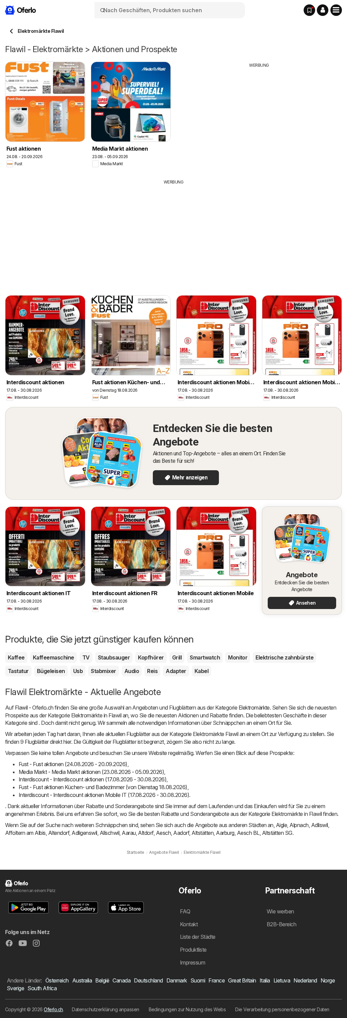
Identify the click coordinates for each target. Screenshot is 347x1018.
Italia (265, 980)
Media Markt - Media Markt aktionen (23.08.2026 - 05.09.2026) (91, 771)
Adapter (176, 671)
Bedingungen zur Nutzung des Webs (187, 1009)
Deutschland (148, 980)
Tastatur (18, 671)
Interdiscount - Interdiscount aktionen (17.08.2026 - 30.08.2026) (92, 779)
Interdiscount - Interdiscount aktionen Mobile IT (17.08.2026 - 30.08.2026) (104, 795)
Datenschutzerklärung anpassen (105, 1009)
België (102, 980)
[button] (322, 10)
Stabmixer (103, 671)
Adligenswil (84, 832)
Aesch (163, 832)
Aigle (281, 825)
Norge (328, 980)
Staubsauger (114, 657)
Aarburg (225, 832)
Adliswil (319, 825)
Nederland (305, 980)
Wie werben (280, 911)
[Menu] (336, 10)
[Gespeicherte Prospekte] (309, 10)
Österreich (57, 980)
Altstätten (202, 832)
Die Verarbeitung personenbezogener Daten (282, 1009)
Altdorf (145, 832)
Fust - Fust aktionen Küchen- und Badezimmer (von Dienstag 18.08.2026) (103, 787)
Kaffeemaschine (53, 657)
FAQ (185, 911)
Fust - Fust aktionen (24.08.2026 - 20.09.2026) (73, 764)
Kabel (201, 671)
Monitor (237, 657)
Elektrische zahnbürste (284, 657)
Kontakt (189, 924)
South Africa (42, 988)
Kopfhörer (151, 657)
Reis (152, 671)
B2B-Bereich (281, 924)
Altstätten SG (277, 832)
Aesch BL (248, 832)
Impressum (192, 962)
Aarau (129, 832)
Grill (177, 657)
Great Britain (242, 980)
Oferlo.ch (53, 1009)
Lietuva (281, 980)
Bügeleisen (51, 671)
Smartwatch (205, 657)
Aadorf (181, 832)
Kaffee (16, 657)
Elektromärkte (254, 707)
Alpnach (298, 825)
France (216, 980)
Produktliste (193, 949)
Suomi (197, 980)
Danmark (176, 980)
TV (86, 657)
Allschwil (109, 832)
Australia (82, 980)
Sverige (15, 988)
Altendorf (58, 832)
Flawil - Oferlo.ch (34, 707)
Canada (121, 980)
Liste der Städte (198, 936)
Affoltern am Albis (25, 832)
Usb (78, 671)
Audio (131, 671)
